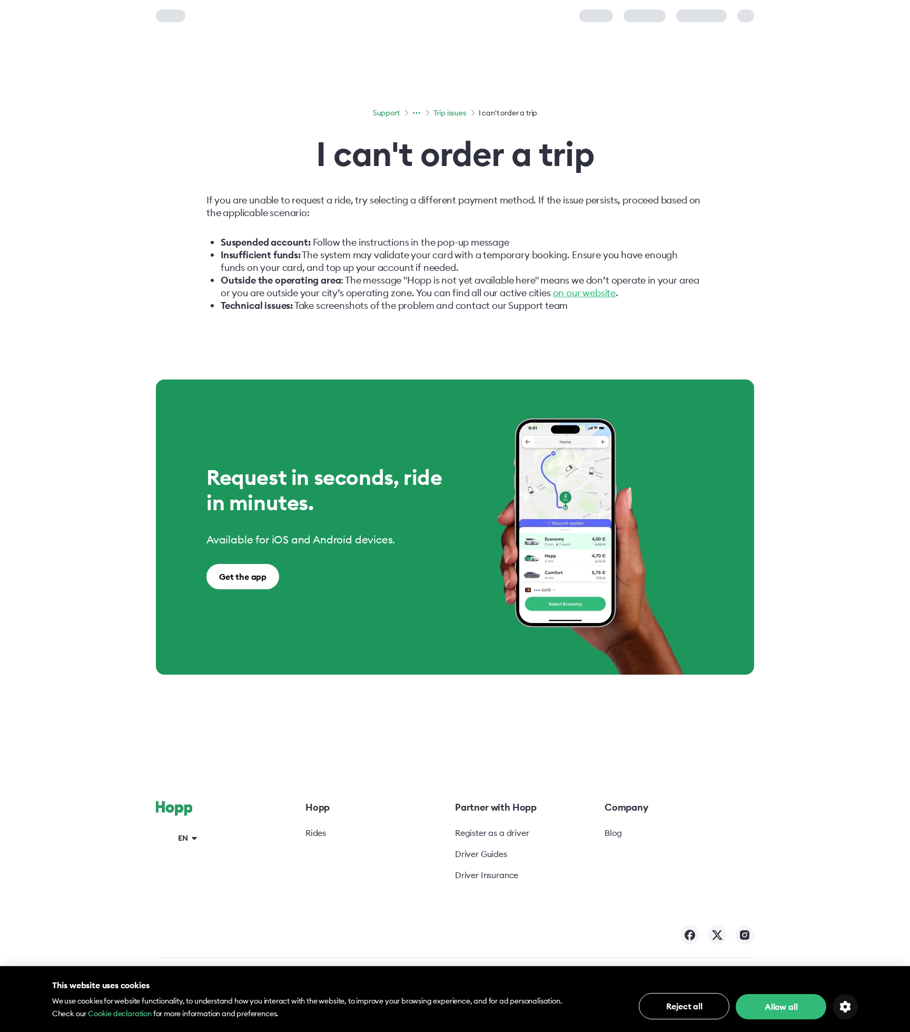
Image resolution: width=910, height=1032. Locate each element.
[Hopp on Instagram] (744, 935)
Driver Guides (481, 854)
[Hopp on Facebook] (689, 935)
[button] (178, 837)
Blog (613, 832)
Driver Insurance (486, 875)
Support (386, 113)
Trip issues (449, 113)
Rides (315, 832)
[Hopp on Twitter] (717, 935)
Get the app (242, 576)
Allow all (781, 1006)
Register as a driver (492, 832)
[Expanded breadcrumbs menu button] (416, 113)
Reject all (684, 1006)
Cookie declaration (120, 1013)
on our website (584, 293)
